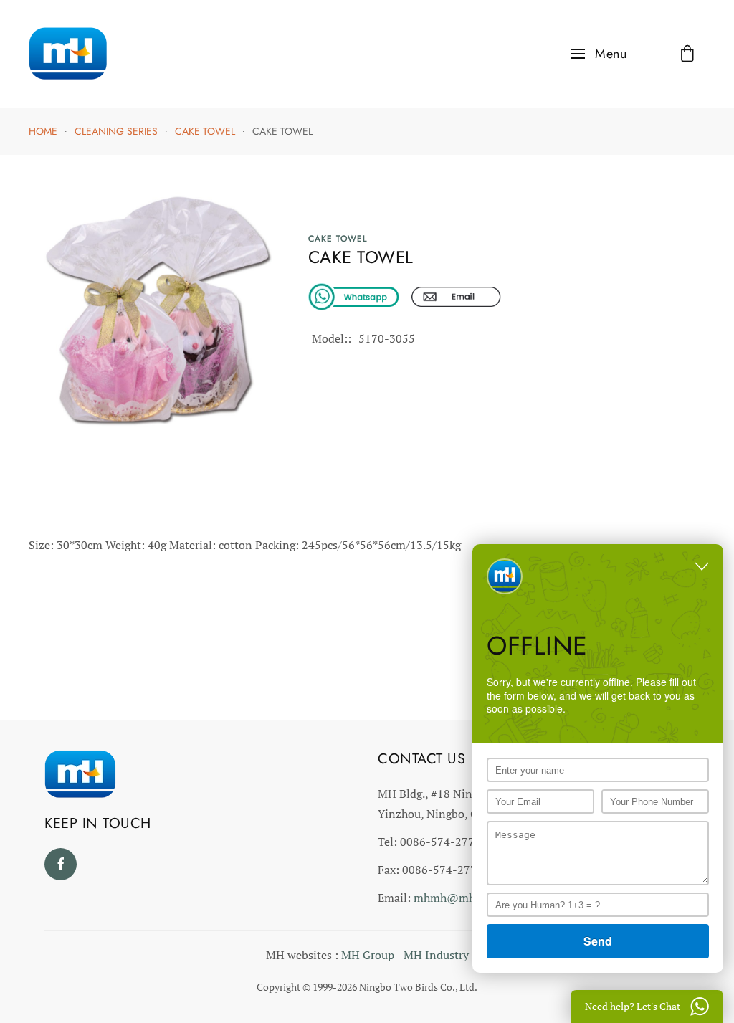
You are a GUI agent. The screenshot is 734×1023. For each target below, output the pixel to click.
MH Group (367, 955)
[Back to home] (68, 53)
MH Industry (436, 955)
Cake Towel (337, 238)
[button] (599, 53)
